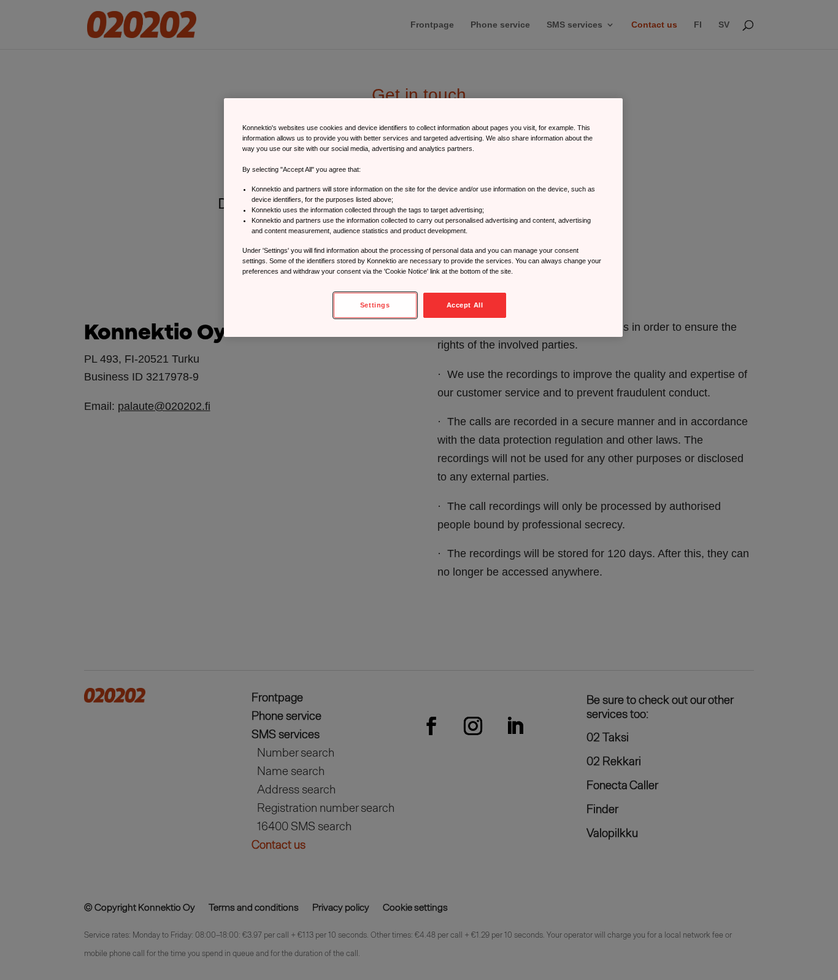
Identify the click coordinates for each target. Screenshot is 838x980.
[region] (423, 218)
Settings (375, 305)
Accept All (465, 305)
